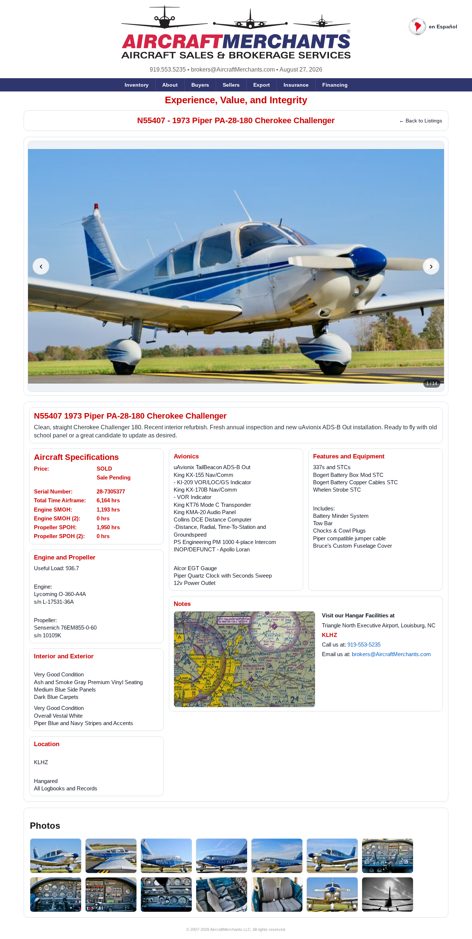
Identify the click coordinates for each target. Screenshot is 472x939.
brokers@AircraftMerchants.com (233, 69)
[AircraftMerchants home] (236, 32)
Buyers (200, 85)
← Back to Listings (420, 121)
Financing (335, 85)
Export (261, 85)
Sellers (231, 85)
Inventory (137, 85)
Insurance (296, 85)
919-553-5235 (364, 644)
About (170, 85)
